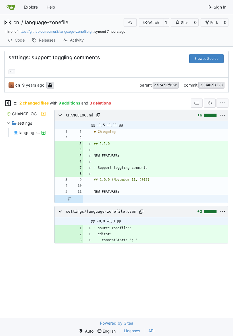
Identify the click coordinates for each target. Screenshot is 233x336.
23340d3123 (211, 85)
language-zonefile (46, 22)
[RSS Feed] (130, 22)
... (12, 71)
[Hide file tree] (8, 103)
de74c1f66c (165, 85)
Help (51, 7)
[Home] (11, 7)
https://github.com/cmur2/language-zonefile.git (55, 31)
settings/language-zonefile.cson (101, 211)
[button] (151, 22)
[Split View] (210, 103)
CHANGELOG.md (79, 115)
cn (16, 22)
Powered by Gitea (116, 323)
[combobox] (197, 103)
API (151, 330)
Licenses (132, 330)
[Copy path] (98, 115)
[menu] (222, 103)
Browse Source (206, 58)
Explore (31, 7)
